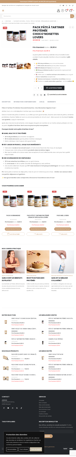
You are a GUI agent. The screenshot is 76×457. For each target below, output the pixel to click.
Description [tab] (6, 104)
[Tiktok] (72, 5)
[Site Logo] (11, 12)
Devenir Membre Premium (13, 231)
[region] (24, 442)
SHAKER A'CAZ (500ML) (56, 341)
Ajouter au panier (55, 90)
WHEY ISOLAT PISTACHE (56, 357)
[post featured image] (13, 203)
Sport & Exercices (7, 278)
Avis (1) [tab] (41, 104)
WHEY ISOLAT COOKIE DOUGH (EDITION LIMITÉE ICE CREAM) (30, 321)
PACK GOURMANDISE (13, 218)
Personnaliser (11, 449)
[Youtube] (63, 5)
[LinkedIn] (69, 5)
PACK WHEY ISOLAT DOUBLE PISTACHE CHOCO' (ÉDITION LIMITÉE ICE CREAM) (35, 367)
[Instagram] (66, 5)
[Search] (72, 18)
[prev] (70, 29)
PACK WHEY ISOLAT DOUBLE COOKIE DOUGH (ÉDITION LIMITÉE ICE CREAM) (34, 377)
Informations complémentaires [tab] (25, 104)
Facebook (34, 97)
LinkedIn (41, 97)
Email (44, 97)
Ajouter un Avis (54, 43)
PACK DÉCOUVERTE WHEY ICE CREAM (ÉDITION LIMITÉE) (28, 357)
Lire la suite (39, 236)
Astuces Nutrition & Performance (62, 278)
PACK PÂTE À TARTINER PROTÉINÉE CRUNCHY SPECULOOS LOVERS (38, 219)
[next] (73, 29)
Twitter (37, 97)
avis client (44, 43)
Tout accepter (36, 449)
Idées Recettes (31, 278)
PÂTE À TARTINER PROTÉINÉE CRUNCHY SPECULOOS (27, 341)
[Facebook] (60, 5)
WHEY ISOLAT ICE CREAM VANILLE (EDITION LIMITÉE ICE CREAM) (30, 331)
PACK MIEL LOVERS (63, 218)
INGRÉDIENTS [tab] (51, 104)
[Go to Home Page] (2, 23)
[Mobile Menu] (3, 12)
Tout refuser (24, 449)
